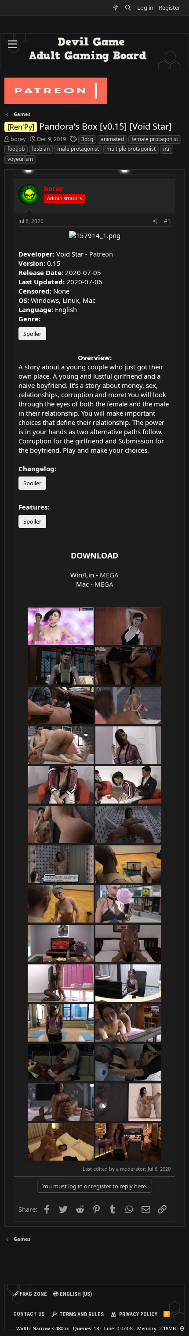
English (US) (75, 1294)
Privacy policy (138, 1314)
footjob (16, 149)
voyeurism (20, 159)
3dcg (87, 139)
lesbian (41, 149)
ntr (166, 149)
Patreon (101, 253)
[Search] (128, 8)
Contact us (28, 1314)
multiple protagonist (131, 149)
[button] (12, 44)
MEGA (109, 574)
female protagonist (154, 139)
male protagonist (78, 149)
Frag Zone (32, 1294)
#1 (167, 221)
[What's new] (115, 8)
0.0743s (124, 1328)
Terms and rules (81, 1314)
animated (112, 139)
